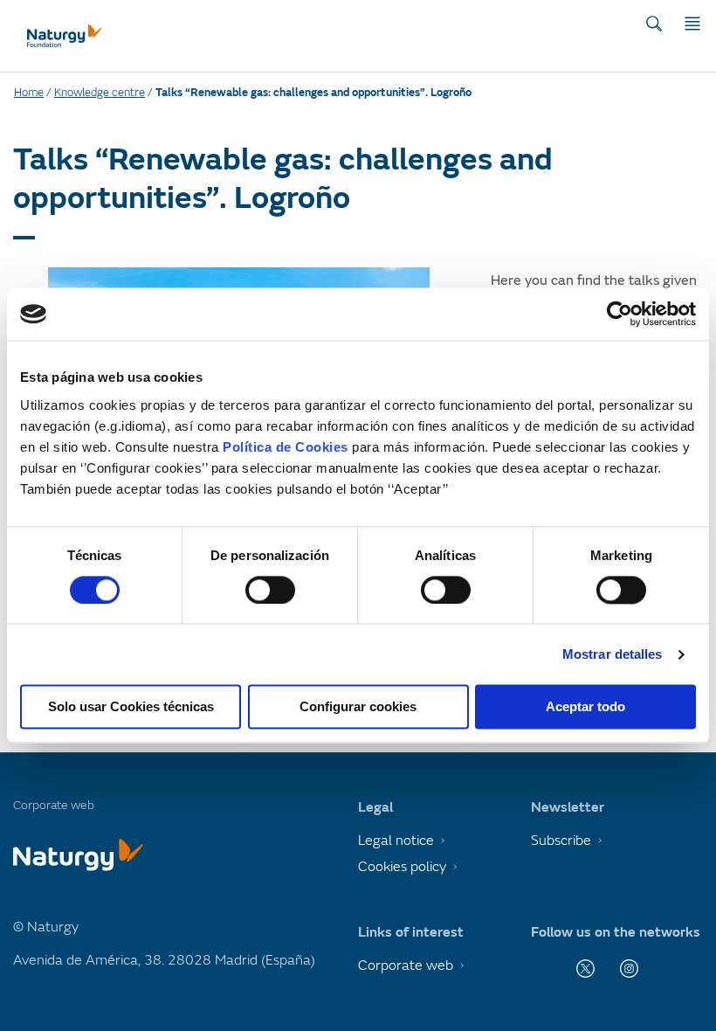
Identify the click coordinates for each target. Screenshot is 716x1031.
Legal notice (396, 840)
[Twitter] (585, 968)
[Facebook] (542, 968)
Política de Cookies (285, 446)
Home (29, 93)
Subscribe (561, 840)
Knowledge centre (99, 93)
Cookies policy (402, 867)
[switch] (270, 590)
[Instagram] (629, 968)
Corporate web (405, 965)
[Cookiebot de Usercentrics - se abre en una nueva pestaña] (619, 314)
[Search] (654, 23)
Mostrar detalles (612, 654)
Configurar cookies (358, 707)
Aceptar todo (585, 707)
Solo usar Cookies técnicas (131, 707)
